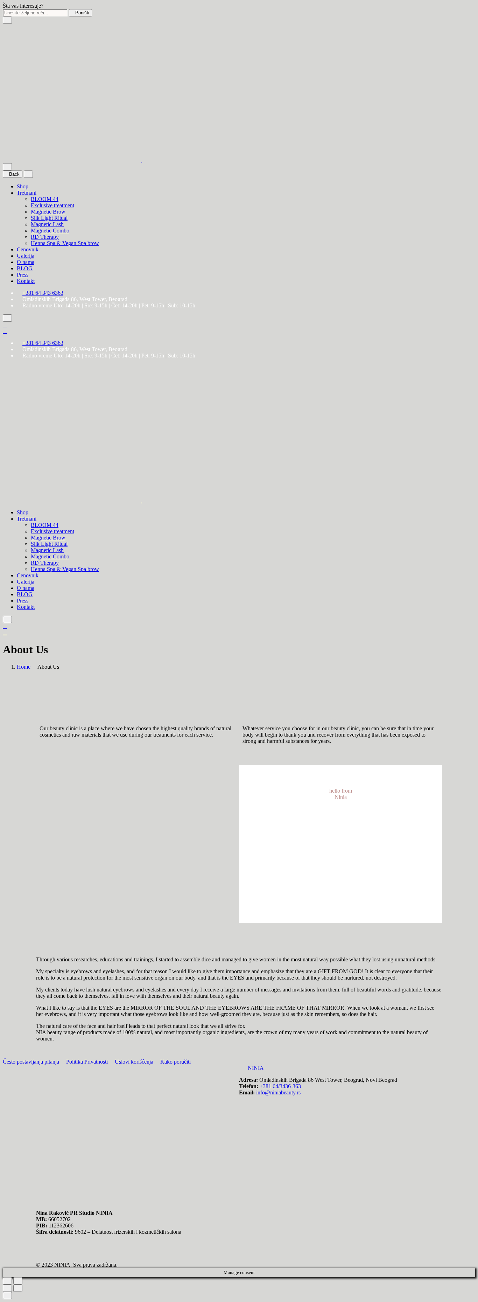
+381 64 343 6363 (42, 293)
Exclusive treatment (52, 205)
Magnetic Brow (48, 212)
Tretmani (26, 193)
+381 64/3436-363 (280, 1086)
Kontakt (26, 281)
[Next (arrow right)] (17, 1288)
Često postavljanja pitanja (32, 1062)
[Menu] (7, 166)
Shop (22, 186)
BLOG (25, 268)
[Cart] (5, 331)
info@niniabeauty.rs (278, 1092)
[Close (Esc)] (7, 1280)
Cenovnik (27, 249)
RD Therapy (45, 237)
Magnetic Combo (50, 231)
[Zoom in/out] (17, 1280)
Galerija (25, 256)
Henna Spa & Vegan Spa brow (65, 243)
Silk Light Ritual (49, 218)
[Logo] (141, 160)
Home (23, 667)
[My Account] (5, 325)
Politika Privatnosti (87, 1062)
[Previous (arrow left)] (7, 1288)
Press (22, 275)
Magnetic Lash (47, 224)
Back (14, 174)
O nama (25, 262)
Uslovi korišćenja (135, 1062)
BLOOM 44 (44, 199)
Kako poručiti (175, 1062)
